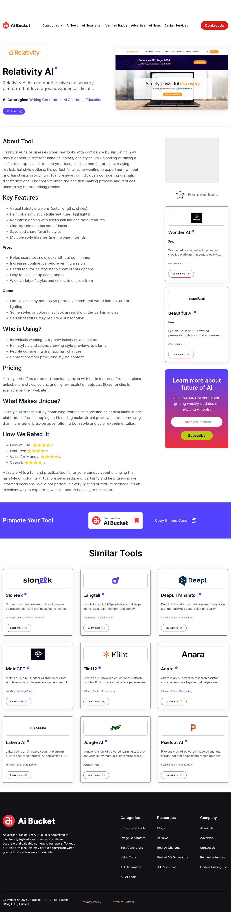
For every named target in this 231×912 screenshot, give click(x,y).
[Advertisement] (115, 8)
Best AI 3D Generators (172, 857)
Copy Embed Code (171, 520)
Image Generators (133, 838)
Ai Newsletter (92, 25)
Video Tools (129, 857)
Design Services (176, 25)
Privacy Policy (91, 902)
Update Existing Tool (214, 867)
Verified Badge (116, 25)
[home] (16, 25)
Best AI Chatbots (168, 847)
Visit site (11, 111)
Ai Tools (72, 25)
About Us (206, 828)
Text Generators (132, 847)
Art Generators (131, 867)
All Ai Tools (128, 877)
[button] (53, 25)
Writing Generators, (46, 100)
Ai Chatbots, (74, 100)
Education (94, 100)
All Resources (166, 867)
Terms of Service (123, 902)
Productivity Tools (133, 828)
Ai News (155, 25)
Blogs (161, 828)
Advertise (138, 25)
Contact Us (214, 25)
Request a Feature (212, 857)
